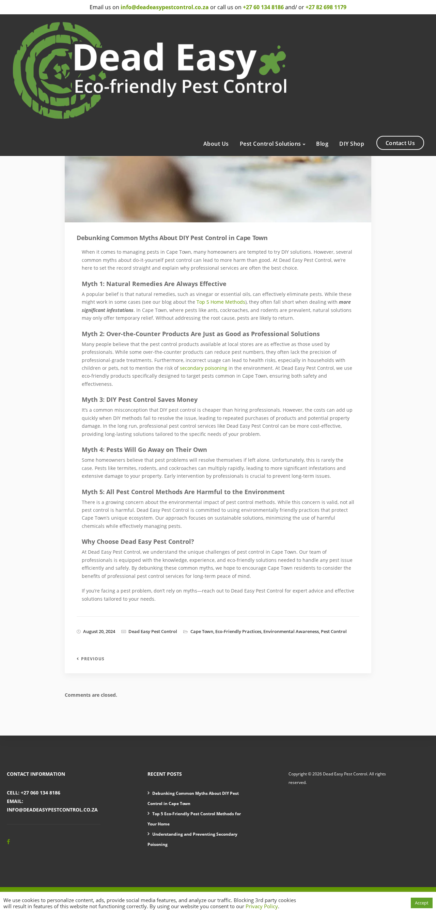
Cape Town (201, 631)
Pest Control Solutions (270, 143)
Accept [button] (422, 903)
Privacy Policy (262, 906)
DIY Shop (351, 143)
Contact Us (400, 143)
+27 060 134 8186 (40, 792)
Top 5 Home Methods (221, 302)
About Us (216, 143)
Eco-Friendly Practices (238, 631)
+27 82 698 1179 (326, 7)
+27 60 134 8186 (263, 7)
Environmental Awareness (291, 631)
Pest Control (334, 631)
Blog (322, 143)
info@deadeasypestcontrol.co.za (52, 809)
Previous (93, 659)
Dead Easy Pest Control (152, 631)
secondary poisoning (203, 368)
